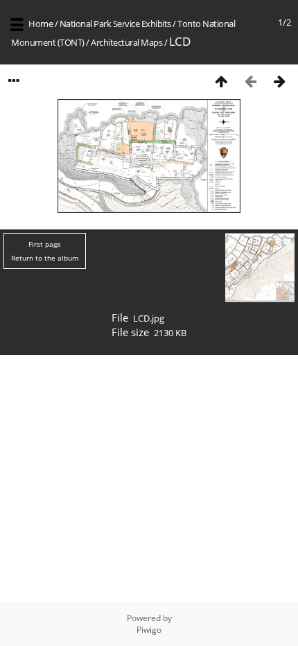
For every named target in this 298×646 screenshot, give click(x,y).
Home (40, 23)
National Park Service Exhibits (115, 23)
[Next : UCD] (279, 80)
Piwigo (149, 630)
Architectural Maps (126, 42)
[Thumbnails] (221, 80)
